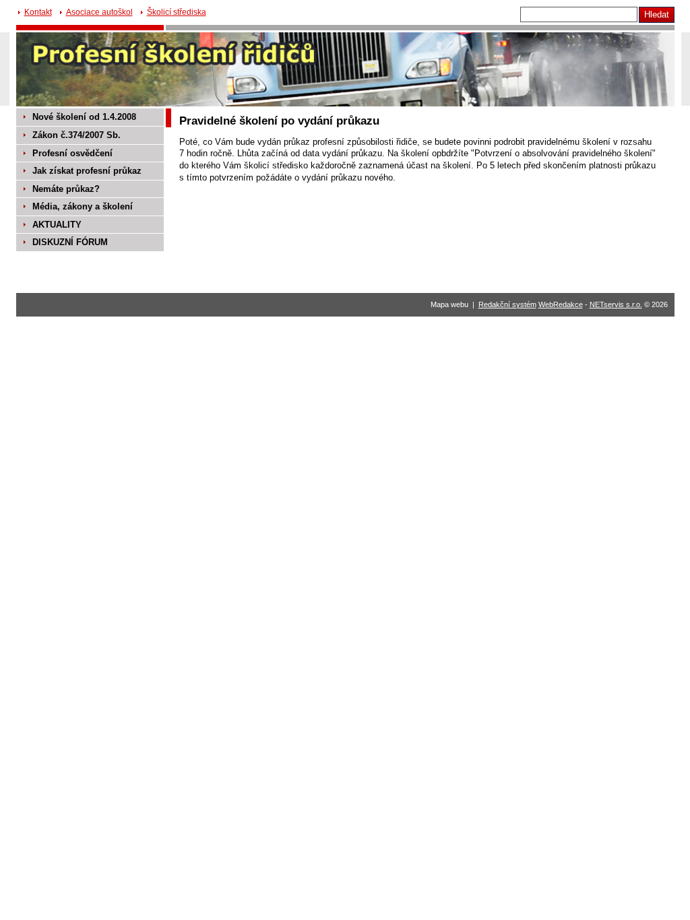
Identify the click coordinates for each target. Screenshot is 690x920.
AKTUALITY (57, 225)
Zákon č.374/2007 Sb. (76, 135)
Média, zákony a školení (82, 206)
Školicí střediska (176, 12)
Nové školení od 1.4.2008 (84, 117)
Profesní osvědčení (72, 153)
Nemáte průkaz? (66, 189)
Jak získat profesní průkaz (87, 171)
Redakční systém (507, 304)
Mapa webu (449, 304)
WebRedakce (560, 304)
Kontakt (38, 12)
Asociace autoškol (99, 12)
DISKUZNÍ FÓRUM (70, 242)
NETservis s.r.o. (616, 304)
